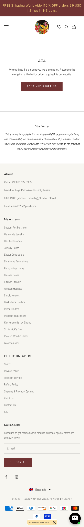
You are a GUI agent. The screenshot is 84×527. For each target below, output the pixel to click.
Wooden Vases (11, 343)
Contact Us (10, 405)
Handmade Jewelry (14, 234)
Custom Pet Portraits (15, 227)
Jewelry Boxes (11, 248)
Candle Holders (12, 295)
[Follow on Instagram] (17, 477)
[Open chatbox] (75, 518)
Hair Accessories (13, 241)
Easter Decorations (14, 254)
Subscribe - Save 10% (38, 522)
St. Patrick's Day (13, 329)
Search (7, 364)
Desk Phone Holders (14, 302)
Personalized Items (14, 268)
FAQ (6, 412)
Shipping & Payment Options (19, 391)
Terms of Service (13, 378)
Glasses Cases (11, 275)
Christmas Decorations (16, 261)
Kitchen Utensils (12, 282)
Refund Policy (11, 384)
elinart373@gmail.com (23, 206)
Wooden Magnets (13, 288)
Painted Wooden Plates (16, 336)
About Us (8, 398)
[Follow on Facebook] (6, 477)
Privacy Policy (11, 371)
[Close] (54, 522)
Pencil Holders (11, 309)
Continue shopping (42, 86)
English (40, 489)
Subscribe (18, 462)
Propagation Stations (15, 316)
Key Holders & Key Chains (17, 322)
